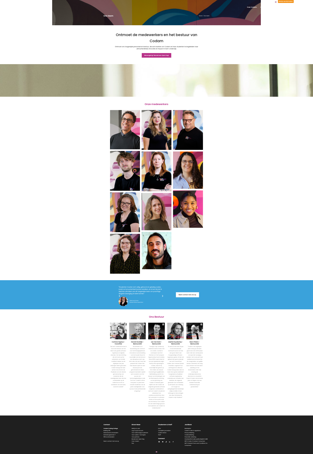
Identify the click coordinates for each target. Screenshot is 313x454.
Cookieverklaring (189, 435)
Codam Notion (162, 432)
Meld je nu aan (136, 428)
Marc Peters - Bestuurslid (195, 343)
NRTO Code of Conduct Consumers (195, 441)
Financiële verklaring (190, 437)
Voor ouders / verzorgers (139, 435)
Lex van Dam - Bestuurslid (156, 343)
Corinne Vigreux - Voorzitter (118, 343)
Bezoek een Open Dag (138, 439)
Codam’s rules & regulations (193, 430)
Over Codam (135, 441)
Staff (159, 435)
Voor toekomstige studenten (140, 432)
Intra (159, 428)
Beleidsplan (188, 428)
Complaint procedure (164, 430)
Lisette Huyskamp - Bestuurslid (175, 343)
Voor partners (135, 437)
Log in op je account (137, 430)
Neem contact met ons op (111, 441)
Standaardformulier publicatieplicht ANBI (196, 439)
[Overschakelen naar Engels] (275, 2)
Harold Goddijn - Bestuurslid (137, 343)
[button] (119, 296)
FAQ (133, 443)
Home (200, 16)
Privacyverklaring (189, 432)
